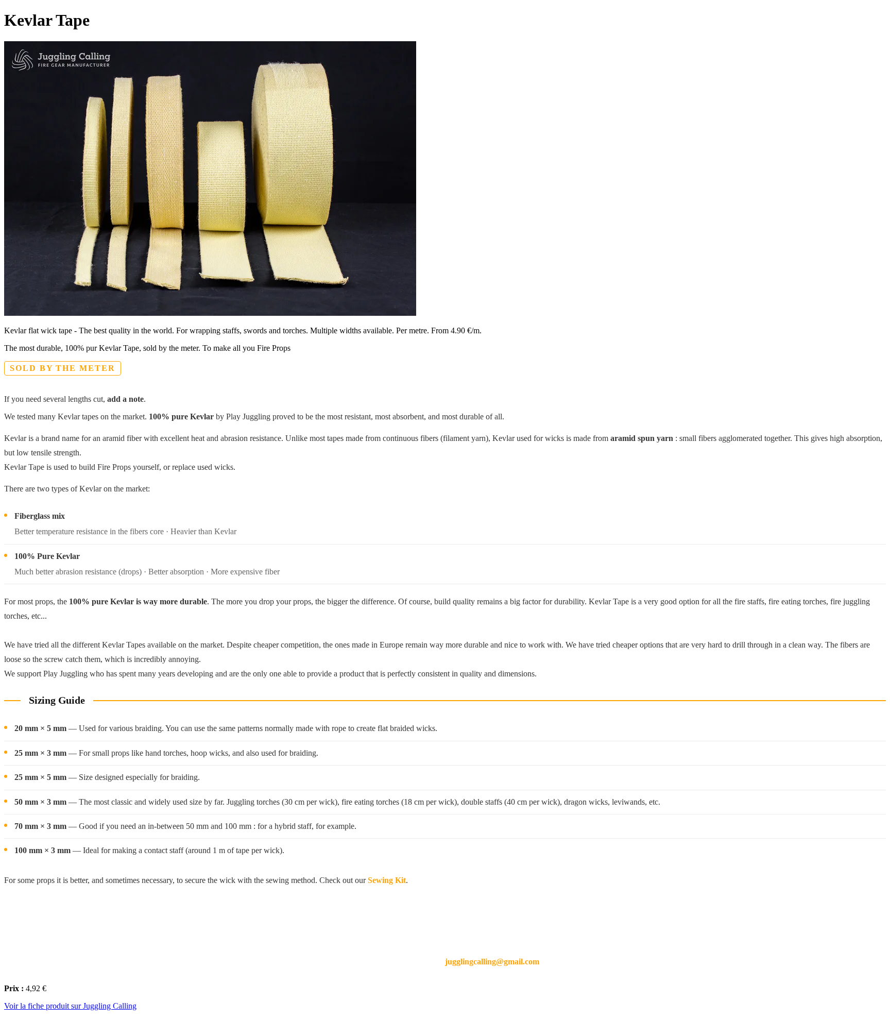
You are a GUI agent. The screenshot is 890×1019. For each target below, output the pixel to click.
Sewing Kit (387, 880)
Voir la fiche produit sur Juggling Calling (70, 1005)
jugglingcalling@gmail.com (492, 961)
